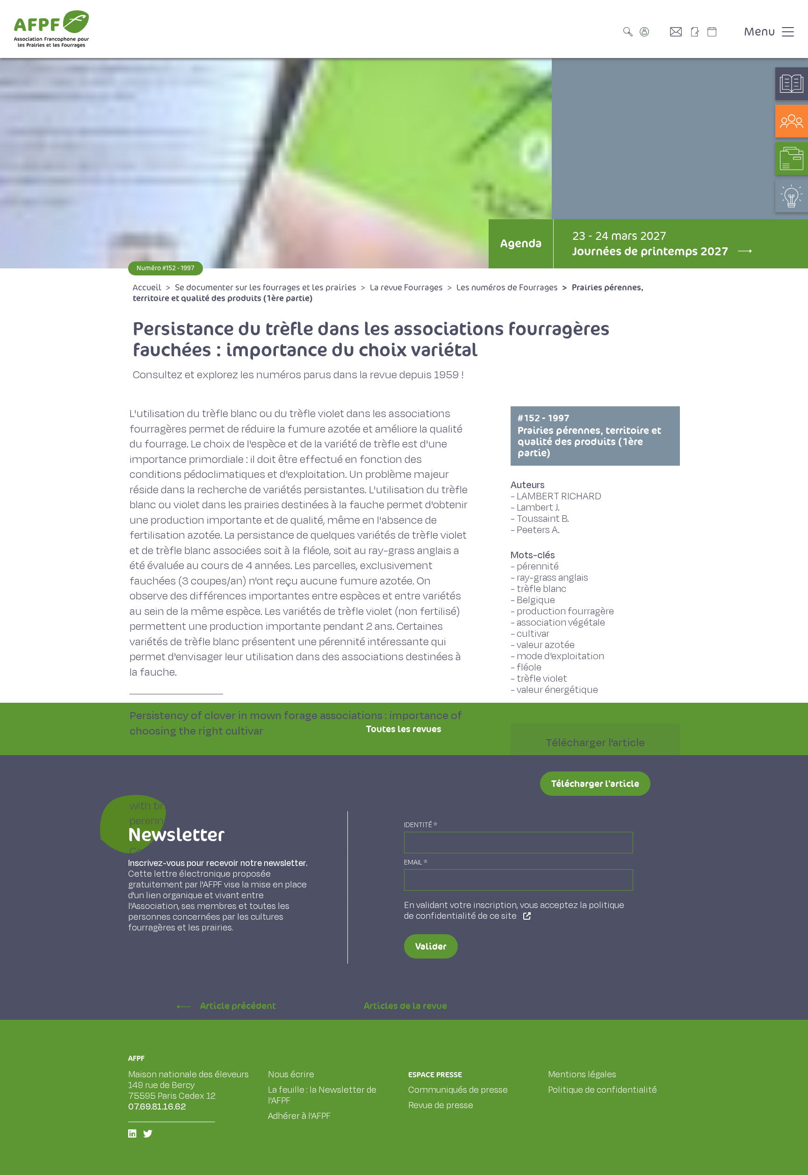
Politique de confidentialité (602, 1090)
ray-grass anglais (552, 577)
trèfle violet (542, 678)
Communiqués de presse (458, 1090)
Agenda (520, 243)
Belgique (536, 600)
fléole (529, 667)
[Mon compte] (654, 31)
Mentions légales (582, 1074)
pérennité (538, 566)
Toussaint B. (543, 519)
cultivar (533, 634)
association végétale (561, 622)
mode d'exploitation (560, 656)
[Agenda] (721, 31)
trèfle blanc (541, 589)
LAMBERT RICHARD (559, 496)
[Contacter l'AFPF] (679, 31)
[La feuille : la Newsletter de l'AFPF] (698, 31)
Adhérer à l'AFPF (299, 1116)
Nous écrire (291, 1074)
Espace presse (435, 1075)
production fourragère (565, 611)
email (415, 862)
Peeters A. (538, 530)
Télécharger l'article (595, 784)
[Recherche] (630, 31)
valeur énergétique (557, 690)
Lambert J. (538, 507)
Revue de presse (440, 1105)
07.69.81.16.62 (157, 1107)
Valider (431, 946)
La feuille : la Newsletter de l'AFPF (322, 1095)
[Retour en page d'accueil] (51, 29)
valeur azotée (546, 645)
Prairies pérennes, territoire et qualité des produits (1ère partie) (589, 436)
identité (420, 825)
